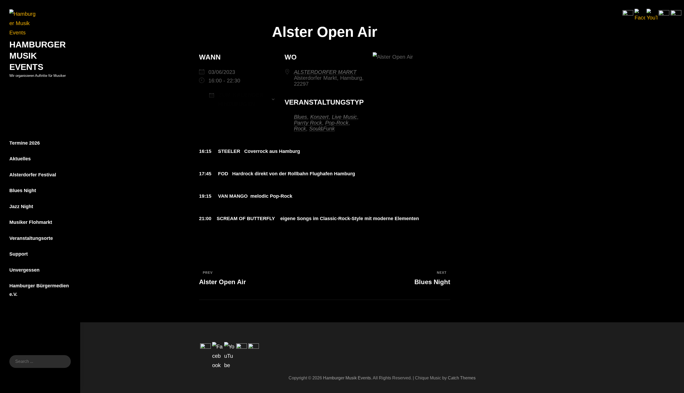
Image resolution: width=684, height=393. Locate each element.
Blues (300, 117)
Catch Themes (462, 378)
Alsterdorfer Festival (32, 174)
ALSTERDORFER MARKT (325, 72)
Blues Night (22, 190)
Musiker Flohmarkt (30, 222)
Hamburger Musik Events (347, 378)
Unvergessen (24, 270)
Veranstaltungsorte (31, 238)
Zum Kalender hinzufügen (240, 99)
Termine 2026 (24, 143)
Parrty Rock (308, 123)
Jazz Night (21, 206)
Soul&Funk (322, 129)
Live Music (344, 117)
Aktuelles (20, 158)
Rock (300, 129)
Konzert (319, 117)
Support (18, 254)
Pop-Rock (336, 123)
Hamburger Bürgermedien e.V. (39, 290)
